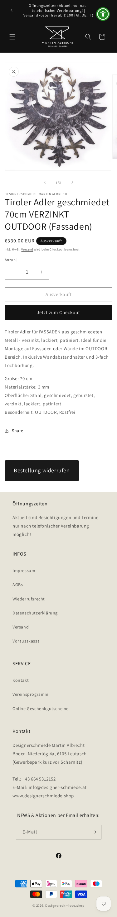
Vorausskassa (26, 641)
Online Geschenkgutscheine (40, 708)
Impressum (23, 570)
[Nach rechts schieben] (72, 182)
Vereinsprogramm (30, 694)
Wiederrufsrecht (28, 599)
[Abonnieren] (94, 832)
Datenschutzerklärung (35, 613)
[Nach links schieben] (45, 182)
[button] (12, 37)
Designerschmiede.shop (65, 905)
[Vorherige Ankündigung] (11, 10)
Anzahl (11, 259)
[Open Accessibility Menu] (103, 14)
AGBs (17, 584)
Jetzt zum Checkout (58, 312)
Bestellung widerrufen (42, 470)
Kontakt (20, 680)
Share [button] (17, 430)
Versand (27, 249)
